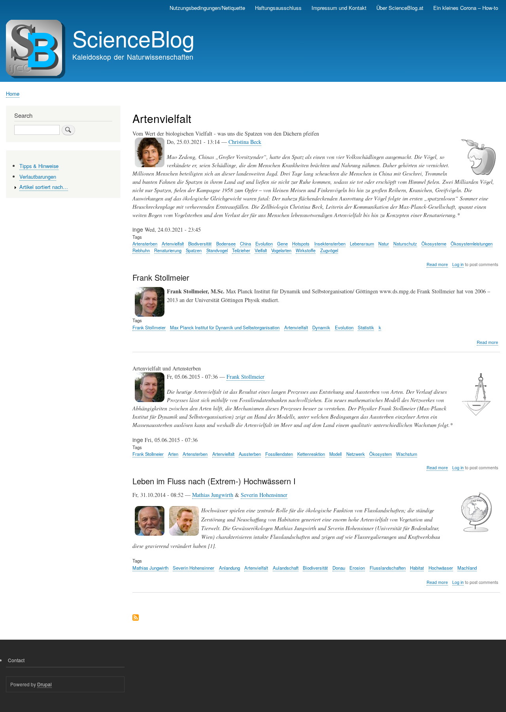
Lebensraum (362, 243)
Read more (437, 264)
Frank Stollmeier (149, 327)
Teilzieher (241, 250)
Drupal (44, 684)
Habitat (417, 568)
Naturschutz (405, 243)
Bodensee (226, 243)
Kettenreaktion (311, 454)
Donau (338, 568)
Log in (458, 264)
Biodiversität (199, 243)
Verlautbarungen (37, 176)
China (245, 243)
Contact (16, 660)
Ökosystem (380, 454)
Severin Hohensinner (264, 495)
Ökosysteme (433, 243)
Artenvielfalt (173, 243)
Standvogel (217, 250)
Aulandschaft (285, 568)
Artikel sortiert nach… (43, 187)
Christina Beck (244, 141)
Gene (282, 243)
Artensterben (144, 243)
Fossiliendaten (279, 454)
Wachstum (406, 454)
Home (12, 93)
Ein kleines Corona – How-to (465, 7)
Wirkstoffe (305, 250)
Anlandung (229, 568)
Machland (467, 568)
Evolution (264, 243)
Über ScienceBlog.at (399, 7)
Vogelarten (281, 250)
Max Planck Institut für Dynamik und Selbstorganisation (224, 327)
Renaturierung (167, 250)
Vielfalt (261, 250)
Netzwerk (355, 454)
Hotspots (301, 243)
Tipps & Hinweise (39, 166)
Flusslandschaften (388, 568)
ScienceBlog (133, 38)
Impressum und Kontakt (339, 7)
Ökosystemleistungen (472, 243)
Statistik (366, 327)
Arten (173, 454)
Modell (335, 454)
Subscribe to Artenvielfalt (135, 618)
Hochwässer (441, 568)
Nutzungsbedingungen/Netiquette (207, 7)
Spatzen (194, 250)
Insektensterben (330, 243)
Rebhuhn (141, 250)
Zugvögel (329, 250)
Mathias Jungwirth (212, 495)
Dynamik (321, 327)
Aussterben (250, 454)
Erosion (357, 568)
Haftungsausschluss (278, 7)
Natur (383, 243)
